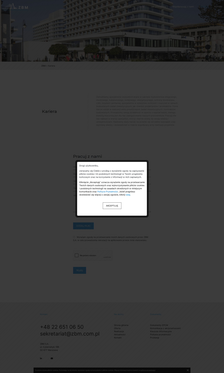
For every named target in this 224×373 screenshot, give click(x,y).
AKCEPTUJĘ (112, 205)
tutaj (128, 194)
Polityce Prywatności (107, 191)
